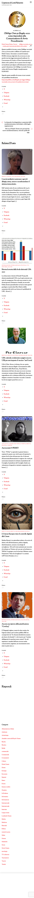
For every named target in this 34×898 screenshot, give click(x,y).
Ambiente (4, 732)
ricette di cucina (6, 832)
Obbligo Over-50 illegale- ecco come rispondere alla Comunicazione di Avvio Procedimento (17, 37)
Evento (4, 784)
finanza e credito (6, 787)
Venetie (9, 445)
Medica (4, 176)
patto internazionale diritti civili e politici (17, 46)
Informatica (5, 797)
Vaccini (15, 44)
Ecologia (4, 771)
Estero (3, 780)
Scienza (9, 176)
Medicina (4, 822)
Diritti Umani (5, 44)
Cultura (4, 761)
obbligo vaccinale (23, 44)
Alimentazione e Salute (8, 729)
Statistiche (4, 842)
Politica (23, 265)
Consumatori (5, 758)
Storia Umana (5, 848)
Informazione (6, 265)
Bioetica (4, 355)
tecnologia (4, 851)
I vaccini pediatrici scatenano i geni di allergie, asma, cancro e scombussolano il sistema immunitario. (16, 181)
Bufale (3, 748)
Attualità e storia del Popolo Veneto (14, 444)
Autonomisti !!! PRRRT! (10, 448)
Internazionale (15, 265)
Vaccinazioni (16, 176)
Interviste (4, 809)
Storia (3, 845)
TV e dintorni (5, 855)
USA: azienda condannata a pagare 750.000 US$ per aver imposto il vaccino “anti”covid (17, 359)
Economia (4, 774)
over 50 (30, 44)
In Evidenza (5, 793)
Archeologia (5, 735)
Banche (4, 742)
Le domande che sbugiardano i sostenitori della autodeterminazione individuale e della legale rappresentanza (18, 124)
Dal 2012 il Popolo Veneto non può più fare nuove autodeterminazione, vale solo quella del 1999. (16, 130)
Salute (3, 835)
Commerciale (5, 755)
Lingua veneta (5, 813)
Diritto (11, 44)
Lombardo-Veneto (6, 816)
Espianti (4, 777)
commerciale (5, 751)
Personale (4, 826)
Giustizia (15, 355)
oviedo (4, 46)
